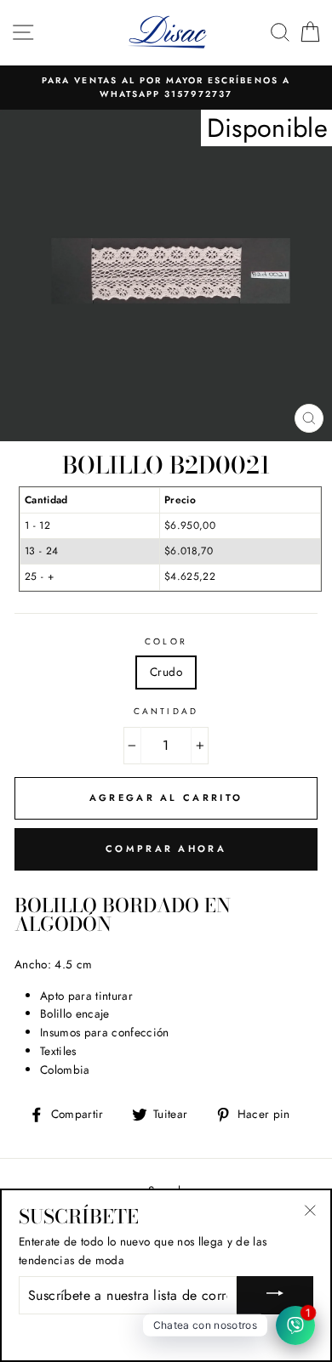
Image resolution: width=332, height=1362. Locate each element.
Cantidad (165, 711)
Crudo (166, 671)
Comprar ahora (166, 848)
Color (165, 641)
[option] (166, 88)
